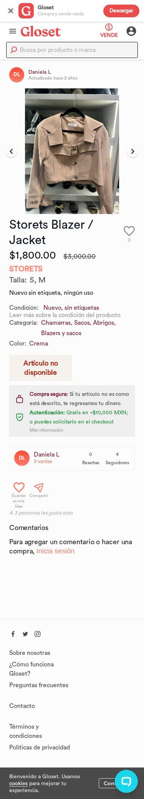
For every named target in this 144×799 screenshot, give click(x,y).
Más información (46, 430)
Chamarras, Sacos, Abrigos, (78, 323)
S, (34, 280)
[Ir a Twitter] (25, 633)
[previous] (11, 151)
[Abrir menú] (10, 31)
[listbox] (72, 151)
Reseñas (90, 462)
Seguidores (117, 462)
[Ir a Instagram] (37, 633)
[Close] (11, 11)
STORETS (26, 269)
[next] (133, 151)
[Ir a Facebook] (13, 633)
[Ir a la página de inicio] (41, 31)
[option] (72, 151)
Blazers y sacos (61, 333)
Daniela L (47, 455)
